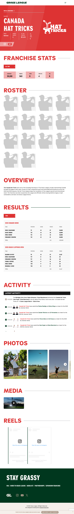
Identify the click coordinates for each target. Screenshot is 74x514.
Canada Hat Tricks (61, 297)
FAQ (8, 486)
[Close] (73, 512)
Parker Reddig (42, 306)
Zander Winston (42, 312)
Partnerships (39, 486)
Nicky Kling (52, 306)
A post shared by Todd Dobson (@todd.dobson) (39, 461)
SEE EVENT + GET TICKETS (49, 512)
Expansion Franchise (53, 486)
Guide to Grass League (17, 486)
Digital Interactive (44, 507)
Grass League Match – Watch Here (30, 301)
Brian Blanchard (24, 299)
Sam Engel (16, 299)
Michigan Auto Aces (21, 297)
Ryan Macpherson (42, 297)
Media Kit (30, 486)
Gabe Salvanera (32, 297)
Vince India (43, 319)
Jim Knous (51, 319)
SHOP (10, 44)
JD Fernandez (53, 312)
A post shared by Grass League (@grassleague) (20, 461)
